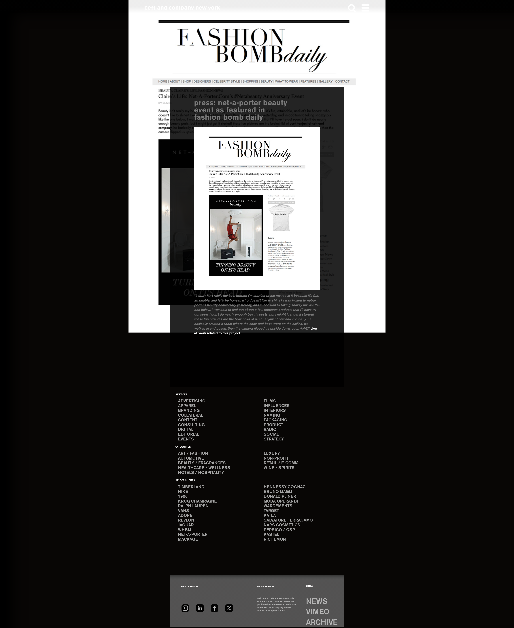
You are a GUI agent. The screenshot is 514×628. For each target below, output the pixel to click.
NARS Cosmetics (282, 525)
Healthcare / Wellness (204, 468)
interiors (275, 411)
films (270, 401)
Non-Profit (276, 458)
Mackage (188, 539)
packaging (275, 420)
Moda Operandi (281, 501)
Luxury (272, 453)
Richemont (276, 539)
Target (271, 511)
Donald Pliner (280, 496)
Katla (270, 516)
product (273, 425)
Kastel (271, 535)
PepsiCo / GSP (279, 530)
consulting (191, 425)
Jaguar (186, 525)
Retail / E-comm (281, 463)
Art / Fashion (193, 453)
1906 (183, 496)
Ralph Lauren (193, 506)
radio (270, 430)
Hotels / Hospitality (201, 473)
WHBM (184, 530)
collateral (190, 415)
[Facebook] (214, 608)
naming (272, 415)
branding (189, 411)
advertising (191, 401)
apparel (187, 406)
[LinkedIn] (200, 608)
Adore (185, 516)
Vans (183, 511)
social (271, 434)
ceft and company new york (182, 8)
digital (185, 430)
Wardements (278, 506)
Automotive (191, 458)
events (186, 439)
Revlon (186, 520)
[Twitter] (229, 608)
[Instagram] (185, 608)
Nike (183, 492)
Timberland (191, 487)
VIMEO (317, 612)
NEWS (316, 601)
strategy (274, 439)
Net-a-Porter (192, 535)
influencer (277, 406)
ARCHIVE (322, 622)
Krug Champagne (197, 501)
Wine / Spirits (279, 468)
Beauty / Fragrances (202, 463)
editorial (188, 434)
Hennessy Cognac (284, 487)
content (187, 420)
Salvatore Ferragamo (288, 520)
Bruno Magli (278, 492)
